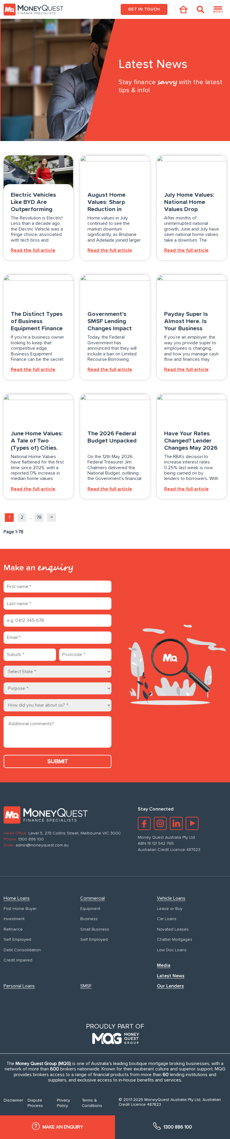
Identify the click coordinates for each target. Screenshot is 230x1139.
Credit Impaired (18, 960)
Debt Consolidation (22, 950)
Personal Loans (19, 986)
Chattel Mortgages (174, 939)
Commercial (92, 898)
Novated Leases (173, 929)
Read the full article (33, 250)
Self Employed (17, 939)
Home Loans (17, 898)
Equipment (90, 909)
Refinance (13, 929)
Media (163, 965)
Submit (57, 761)
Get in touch (144, 9)
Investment (14, 919)
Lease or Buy (169, 909)
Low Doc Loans (172, 950)
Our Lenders (170, 986)
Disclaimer (13, 1100)
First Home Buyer (20, 909)
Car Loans (166, 919)
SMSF (86, 986)
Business (89, 919)
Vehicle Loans (171, 898)
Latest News (170, 975)
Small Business (94, 929)
